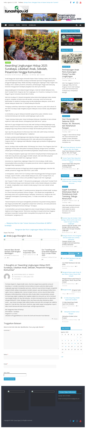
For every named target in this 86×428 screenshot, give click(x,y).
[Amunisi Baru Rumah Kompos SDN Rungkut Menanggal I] (13, 240)
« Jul (62, 356)
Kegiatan (8, 62)
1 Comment (42, 75)
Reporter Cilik (66, 66)
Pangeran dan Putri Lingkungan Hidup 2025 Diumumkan (36, 230)
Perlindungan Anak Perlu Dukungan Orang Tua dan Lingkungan (70, 73)
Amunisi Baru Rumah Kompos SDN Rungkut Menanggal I (13, 251)
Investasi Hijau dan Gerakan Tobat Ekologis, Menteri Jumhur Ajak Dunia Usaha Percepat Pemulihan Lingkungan (71, 228)
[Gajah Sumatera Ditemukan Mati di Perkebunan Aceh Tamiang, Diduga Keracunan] (71, 179)
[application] (71, 40)
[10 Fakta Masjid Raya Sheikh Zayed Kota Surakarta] (71, 297)
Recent (72, 253)
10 (70, 202)
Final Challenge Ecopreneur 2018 (29, 252)
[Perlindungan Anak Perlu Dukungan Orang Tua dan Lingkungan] (71, 54)
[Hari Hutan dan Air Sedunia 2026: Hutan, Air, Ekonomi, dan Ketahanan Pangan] (71, 103)
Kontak (24, 25)
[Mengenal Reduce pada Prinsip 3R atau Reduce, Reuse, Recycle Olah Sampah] (71, 271)
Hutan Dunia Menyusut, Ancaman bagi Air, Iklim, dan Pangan (71, 152)
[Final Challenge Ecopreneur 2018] (31, 240)
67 (76, 232)
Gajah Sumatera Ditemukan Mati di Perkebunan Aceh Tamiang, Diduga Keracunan (70, 194)
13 (77, 154)
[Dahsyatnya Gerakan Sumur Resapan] (71, 311)
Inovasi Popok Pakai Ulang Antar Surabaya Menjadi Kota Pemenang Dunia (71, 165)
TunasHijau (25, 75)
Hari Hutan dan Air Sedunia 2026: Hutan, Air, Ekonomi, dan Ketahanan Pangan (71, 123)
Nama (6, 354)
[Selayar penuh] (80, 44)
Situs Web (7, 372)
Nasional (65, 186)
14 (75, 343)
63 (76, 246)
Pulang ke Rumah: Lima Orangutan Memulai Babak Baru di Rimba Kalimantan (71, 243)
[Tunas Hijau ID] (6, 25)
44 (70, 80)
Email (6, 364)
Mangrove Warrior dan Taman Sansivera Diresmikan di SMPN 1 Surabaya (28, 224)
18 (65, 346)
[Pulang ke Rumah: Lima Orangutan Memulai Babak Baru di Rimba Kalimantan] (71, 235)
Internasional (66, 116)
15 (70, 132)
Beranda (11, 25)
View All (78, 99)
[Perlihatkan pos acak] (80, 25)
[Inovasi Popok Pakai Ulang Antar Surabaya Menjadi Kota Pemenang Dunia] (71, 158)
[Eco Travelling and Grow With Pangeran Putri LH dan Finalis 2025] (50, 240)
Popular (65, 253)
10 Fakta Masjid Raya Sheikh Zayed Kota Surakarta (70, 303)
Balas (55, 319)
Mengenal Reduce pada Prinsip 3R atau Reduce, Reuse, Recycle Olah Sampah (71, 280)
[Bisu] (77, 44)
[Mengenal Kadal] (66, 289)
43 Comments (65, 321)
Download (32, 25)
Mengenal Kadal (76, 290)
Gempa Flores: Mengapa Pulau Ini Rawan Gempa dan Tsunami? (41, 3)
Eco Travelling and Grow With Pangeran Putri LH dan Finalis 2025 (49, 252)
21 (75, 346)
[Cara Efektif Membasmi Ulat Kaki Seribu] (71, 257)
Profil (18, 25)
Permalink (17, 279)
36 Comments (71, 293)
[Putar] (63, 44)
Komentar (7, 330)
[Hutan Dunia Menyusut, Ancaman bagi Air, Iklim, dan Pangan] (71, 147)
